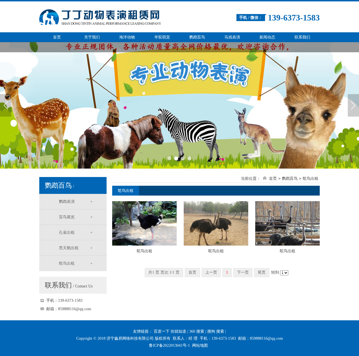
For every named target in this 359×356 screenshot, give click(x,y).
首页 (57, 37)
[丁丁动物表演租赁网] (116, 14)
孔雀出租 (76, 232)
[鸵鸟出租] (144, 223)
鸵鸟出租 (76, 263)
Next (353, 105)
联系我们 (302, 37)
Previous (5, 105)
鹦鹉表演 (76, 201)
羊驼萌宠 (162, 37)
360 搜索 (196, 331)
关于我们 (92, 37)
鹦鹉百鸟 (197, 37)
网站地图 (200, 345)
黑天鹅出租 (76, 248)
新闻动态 (267, 37)
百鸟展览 (76, 217)
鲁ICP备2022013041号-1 (169, 345)
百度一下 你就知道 (170, 331)
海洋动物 (127, 37)
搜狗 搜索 (215, 331)
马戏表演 (232, 37)
